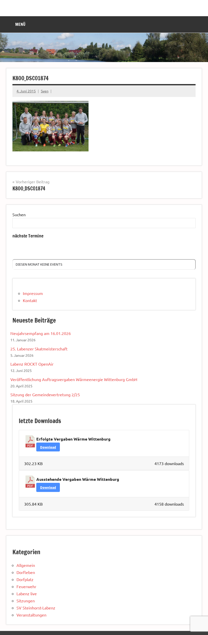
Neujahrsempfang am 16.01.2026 (40, 333)
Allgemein (25, 565)
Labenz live (26, 593)
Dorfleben (25, 572)
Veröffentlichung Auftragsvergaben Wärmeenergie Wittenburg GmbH (73, 379)
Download (48, 447)
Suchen (19, 214)
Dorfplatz (24, 579)
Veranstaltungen (31, 614)
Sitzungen (25, 600)
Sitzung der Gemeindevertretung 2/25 (45, 394)
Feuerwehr (26, 586)
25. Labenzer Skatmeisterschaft (38, 348)
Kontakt (30, 300)
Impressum (33, 293)
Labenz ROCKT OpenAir (32, 363)
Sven (44, 91)
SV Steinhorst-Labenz (35, 607)
